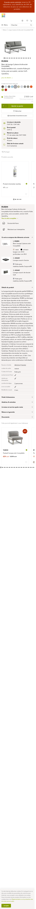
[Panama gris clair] (21, 85)
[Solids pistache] (2, 89)
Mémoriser (18, 110)
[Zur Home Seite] (3, 15)
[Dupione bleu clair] (6, 85)
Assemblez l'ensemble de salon (18, 115)
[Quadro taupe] (28, 85)
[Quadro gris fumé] (25, 85)
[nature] (32, 461)
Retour (5, 30)
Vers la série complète (9, 217)
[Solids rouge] (6, 89)
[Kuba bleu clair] (12, 85)
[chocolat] (2, 85)
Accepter (6, 906)
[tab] (17, 236)
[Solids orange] (31, 85)
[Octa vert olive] (18, 85)
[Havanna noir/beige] (9, 85)
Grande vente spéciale (12, 2)
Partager (7, 151)
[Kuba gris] (15, 85)
